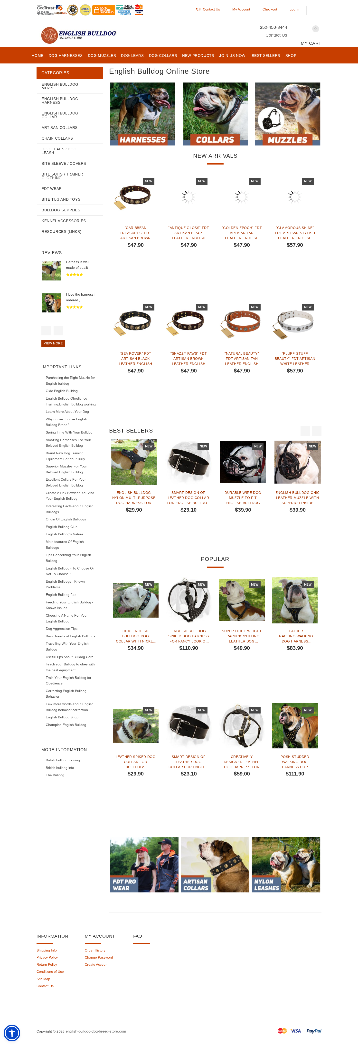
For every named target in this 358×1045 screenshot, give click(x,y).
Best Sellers (131, 430)
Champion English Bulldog (66, 725)
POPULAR (215, 559)
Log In (294, 9)
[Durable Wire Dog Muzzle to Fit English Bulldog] (243, 462)
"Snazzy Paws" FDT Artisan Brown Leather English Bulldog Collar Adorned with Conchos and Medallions (188, 359)
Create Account (96, 964)
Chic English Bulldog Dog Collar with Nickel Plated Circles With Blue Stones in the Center (135, 636)
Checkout (270, 9)
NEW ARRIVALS (215, 156)
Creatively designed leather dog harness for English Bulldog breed (242, 762)
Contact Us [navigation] (211, 9)
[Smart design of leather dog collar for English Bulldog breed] (188, 462)
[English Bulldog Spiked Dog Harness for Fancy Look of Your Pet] (189, 600)
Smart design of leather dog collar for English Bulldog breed (188, 498)
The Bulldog (55, 775)
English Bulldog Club (61, 527)
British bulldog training (63, 760)
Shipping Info (47, 950)
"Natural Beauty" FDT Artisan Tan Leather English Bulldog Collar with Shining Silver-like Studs (241, 359)
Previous (46, 330)
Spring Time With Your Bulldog (69, 432)
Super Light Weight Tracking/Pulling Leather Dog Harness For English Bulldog (242, 636)
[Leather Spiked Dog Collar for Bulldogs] (136, 726)
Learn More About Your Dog (67, 412)
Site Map (43, 979)
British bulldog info (60, 768)
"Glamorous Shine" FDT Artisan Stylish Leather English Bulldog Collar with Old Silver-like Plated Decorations (294, 233)
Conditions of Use (50, 971)
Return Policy (47, 964)
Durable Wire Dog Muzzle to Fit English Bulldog (243, 498)
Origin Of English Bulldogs (66, 519)
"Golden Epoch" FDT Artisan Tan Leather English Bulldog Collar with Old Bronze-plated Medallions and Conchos (242, 233)
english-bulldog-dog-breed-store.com (96, 1031)
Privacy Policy (47, 957)
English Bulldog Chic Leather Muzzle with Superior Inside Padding (297, 498)
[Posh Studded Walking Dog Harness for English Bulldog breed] (295, 726)
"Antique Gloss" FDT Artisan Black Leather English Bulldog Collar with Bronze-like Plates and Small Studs (188, 233)
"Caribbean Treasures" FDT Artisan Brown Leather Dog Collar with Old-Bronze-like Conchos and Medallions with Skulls (135, 233)
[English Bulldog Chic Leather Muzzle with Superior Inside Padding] (297, 462)
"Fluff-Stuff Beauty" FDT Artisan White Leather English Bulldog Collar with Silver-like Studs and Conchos (295, 359)
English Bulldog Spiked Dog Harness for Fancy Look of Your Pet (188, 636)
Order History (95, 950)
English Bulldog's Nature (64, 534)
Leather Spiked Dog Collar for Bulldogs (136, 762)
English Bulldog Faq (61, 595)
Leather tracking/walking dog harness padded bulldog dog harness (295, 636)
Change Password (99, 957)
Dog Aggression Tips (61, 629)
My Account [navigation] (241, 9)
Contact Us (276, 35)
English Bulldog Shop (62, 717)
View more (53, 343)
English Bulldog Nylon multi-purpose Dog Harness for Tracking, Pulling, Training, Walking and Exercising (134, 498)
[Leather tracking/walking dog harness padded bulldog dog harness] (295, 600)
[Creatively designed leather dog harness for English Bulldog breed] (242, 726)
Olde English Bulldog (62, 391)
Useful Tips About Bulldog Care (70, 657)
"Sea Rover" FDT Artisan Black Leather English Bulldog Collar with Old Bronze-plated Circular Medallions (135, 359)
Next (58, 330)
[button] (316, 10)
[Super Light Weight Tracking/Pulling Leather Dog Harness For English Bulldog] (242, 600)
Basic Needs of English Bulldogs (70, 636)
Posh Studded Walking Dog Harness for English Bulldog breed (295, 762)
